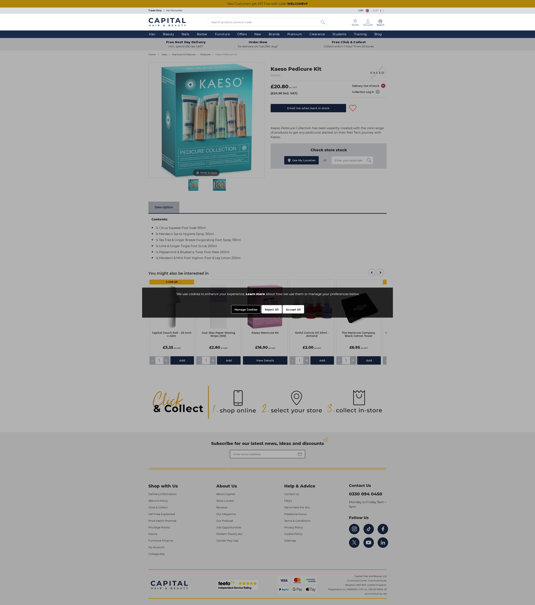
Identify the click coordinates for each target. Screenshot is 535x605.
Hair (152, 34)
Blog (378, 34)
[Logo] (167, 22)
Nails (185, 34)
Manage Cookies (245, 309)
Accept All (293, 309)
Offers (242, 34)
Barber (202, 34)
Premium (294, 34)
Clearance (317, 34)
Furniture (222, 34)
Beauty (168, 34)
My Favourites (174, 10)
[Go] (323, 22)
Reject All (272, 309)
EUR (376, 10)
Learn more (255, 294)
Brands (274, 34)
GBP (361, 10)
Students (339, 34)
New (257, 34)
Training (360, 34)
